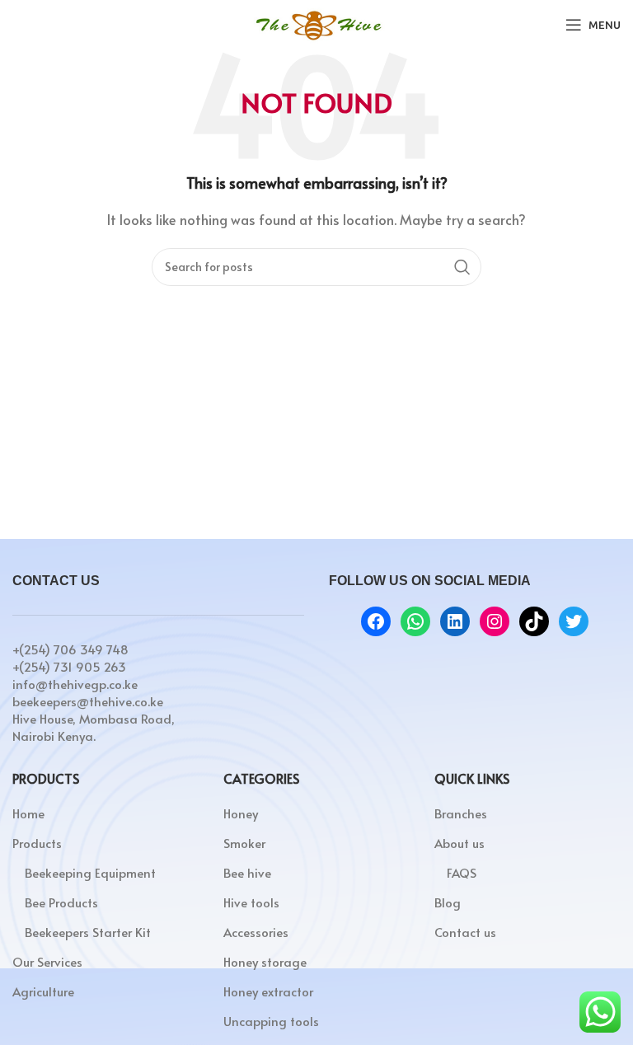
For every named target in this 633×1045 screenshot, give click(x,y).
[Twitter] (573, 621)
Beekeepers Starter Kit (88, 931)
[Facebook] (376, 621)
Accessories (255, 931)
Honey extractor (268, 991)
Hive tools (251, 902)
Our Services (47, 961)
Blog (447, 902)
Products (37, 842)
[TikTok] (534, 621)
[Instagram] (494, 621)
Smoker (244, 842)
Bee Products (61, 902)
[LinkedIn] (455, 621)
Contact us (465, 931)
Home (28, 813)
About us (459, 842)
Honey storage (265, 961)
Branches (460, 813)
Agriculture (43, 991)
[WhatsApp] (415, 621)
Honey (240, 813)
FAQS (461, 872)
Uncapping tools (271, 1020)
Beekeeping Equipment (90, 872)
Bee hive (247, 872)
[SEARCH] (462, 267)
